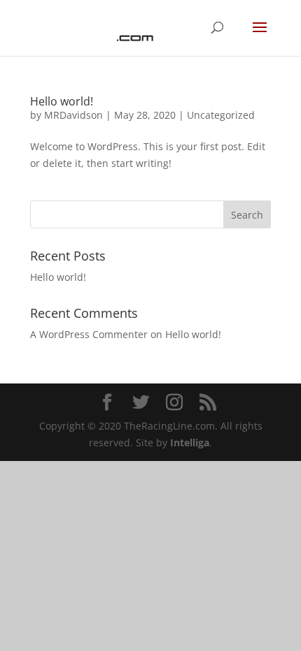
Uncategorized (221, 115)
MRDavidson (73, 115)
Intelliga (189, 442)
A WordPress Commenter (89, 334)
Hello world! (61, 101)
